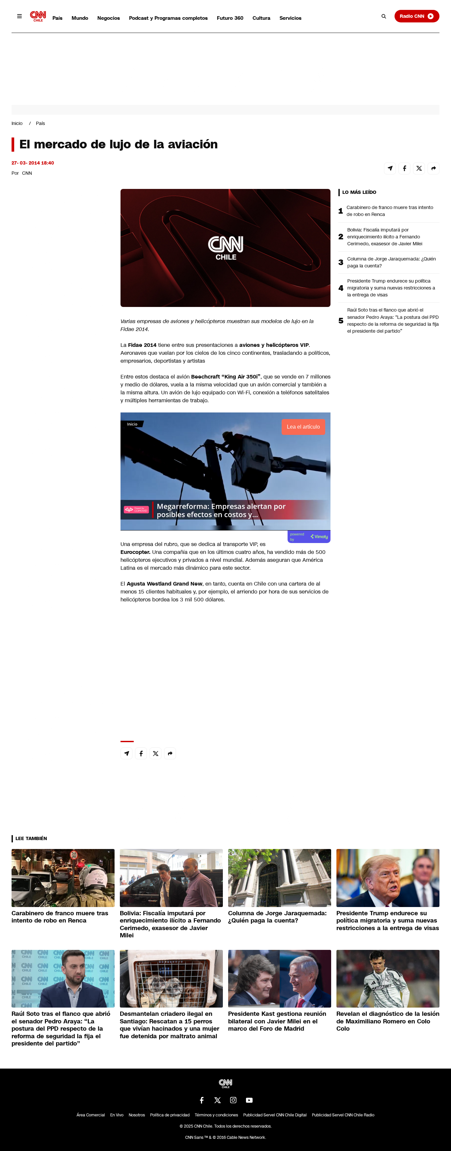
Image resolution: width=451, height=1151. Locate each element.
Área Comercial (91, 1115)
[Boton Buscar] (384, 16)
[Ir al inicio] (38, 16)
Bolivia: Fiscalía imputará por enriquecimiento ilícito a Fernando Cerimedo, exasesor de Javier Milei (384, 237)
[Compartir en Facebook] (404, 168)
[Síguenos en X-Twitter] (217, 1100)
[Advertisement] (61, 567)
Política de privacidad (170, 1115)
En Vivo (116, 1115)
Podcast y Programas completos (168, 18)
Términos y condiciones (216, 1115)
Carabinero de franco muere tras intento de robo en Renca (390, 211)
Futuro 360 (230, 18)
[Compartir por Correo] (390, 168)
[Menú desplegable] (19, 16)
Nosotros (137, 1115)
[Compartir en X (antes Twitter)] (419, 168)
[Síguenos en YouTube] (249, 1100)
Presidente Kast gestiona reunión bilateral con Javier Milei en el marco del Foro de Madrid (277, 1021)
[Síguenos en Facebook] (201, 1100)
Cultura (261, 18)
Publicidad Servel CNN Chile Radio (343, 1115)
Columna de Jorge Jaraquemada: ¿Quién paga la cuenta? (391, 262)
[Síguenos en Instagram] (233, 1100)
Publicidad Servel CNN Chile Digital (275, 1115)
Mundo (80, 18)
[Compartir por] (433, 168)
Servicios (290, 18)
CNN (27, 173)
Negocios (108, 18)
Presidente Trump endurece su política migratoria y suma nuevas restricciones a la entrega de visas (391, 288)
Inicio (17, 123)
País (57, 18)
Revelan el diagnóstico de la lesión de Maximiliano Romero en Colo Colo (387, 1021)
